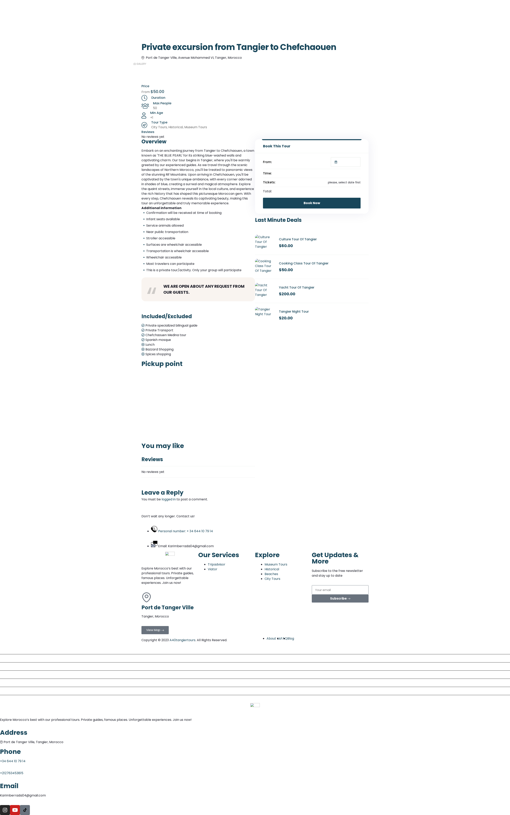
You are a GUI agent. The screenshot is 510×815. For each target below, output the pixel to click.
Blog (5, 666)
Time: (267, 173)
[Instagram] (5, 810)
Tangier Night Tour (294, 311)
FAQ (5, 682)
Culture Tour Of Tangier (298, 239)
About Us (9, 674)
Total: (267, 191)
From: (267, 162)
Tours (6, 650)
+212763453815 (11, 773)
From (146, 92)
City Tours (159, 127)
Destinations (11, 658)
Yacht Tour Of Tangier (296, 287)
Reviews (8, 691)
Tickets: (269, 182)
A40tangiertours (182, 640)
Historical (175, 127)
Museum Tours (195, 127)
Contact (8, 699)
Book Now (312, 203)
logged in (169, 499)
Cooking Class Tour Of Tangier (304, 263)
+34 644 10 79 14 (13, 761)
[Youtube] (15, 810)
